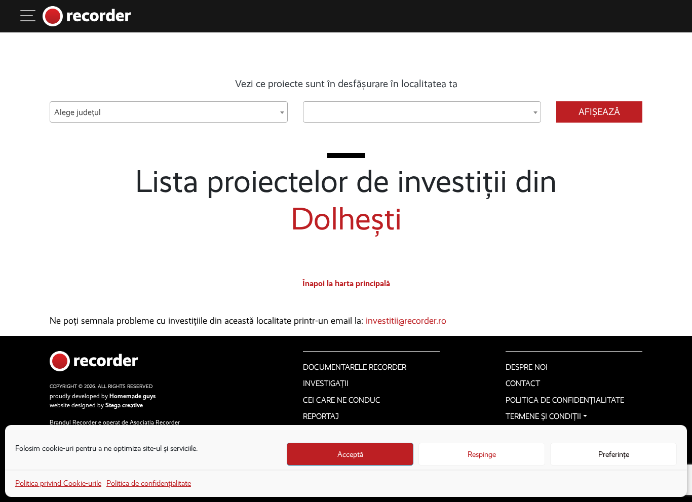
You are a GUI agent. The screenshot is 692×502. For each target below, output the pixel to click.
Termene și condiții (543, 416)
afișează (599, 112)
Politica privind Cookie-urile (58, 483)
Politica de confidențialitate (148, 483)
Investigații (326, 383)
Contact (523, 383)
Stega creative (124, 405)
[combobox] (169, 112)
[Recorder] (87, 16)
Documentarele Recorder (354, 367)
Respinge (482, 454)
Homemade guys (132, 396)
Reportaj (321, 416)
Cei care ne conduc (341, 400)
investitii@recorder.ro (406, 320)
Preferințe (613, 454)
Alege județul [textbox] (77, 112)
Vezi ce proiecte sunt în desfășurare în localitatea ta (346, 84)
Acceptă (350, 454)
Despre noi (527, 367)
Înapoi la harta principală (346, 283)
